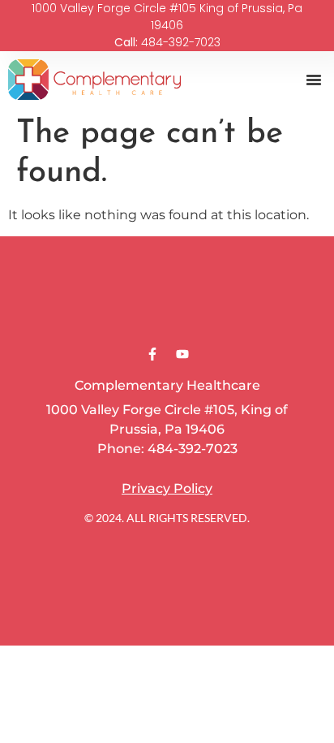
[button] (314, 79)
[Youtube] (182, 354)
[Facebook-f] (152, 354)
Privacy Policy (167, 488)
